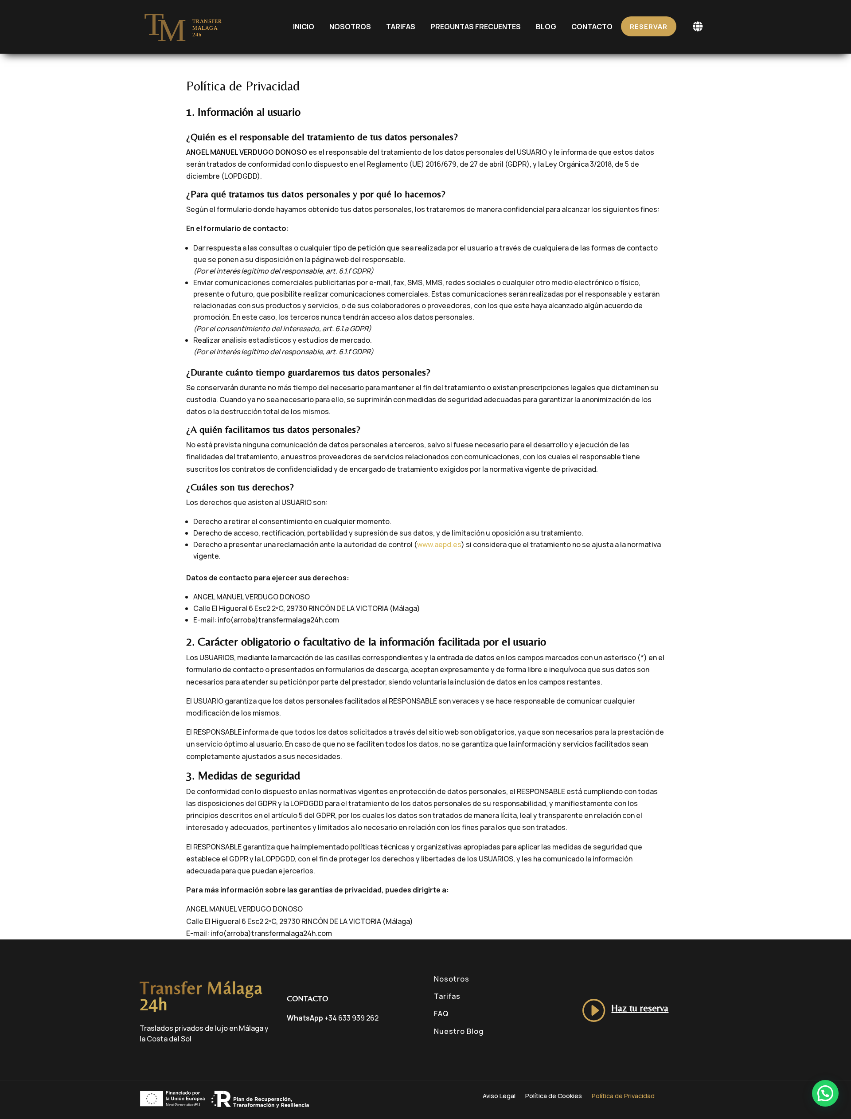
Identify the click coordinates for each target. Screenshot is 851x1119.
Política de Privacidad (623, 1096)
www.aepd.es (439, 544)
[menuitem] (303, 26)
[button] (825, 1093)
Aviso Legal (499, 1096)
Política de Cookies (553, 1096)
